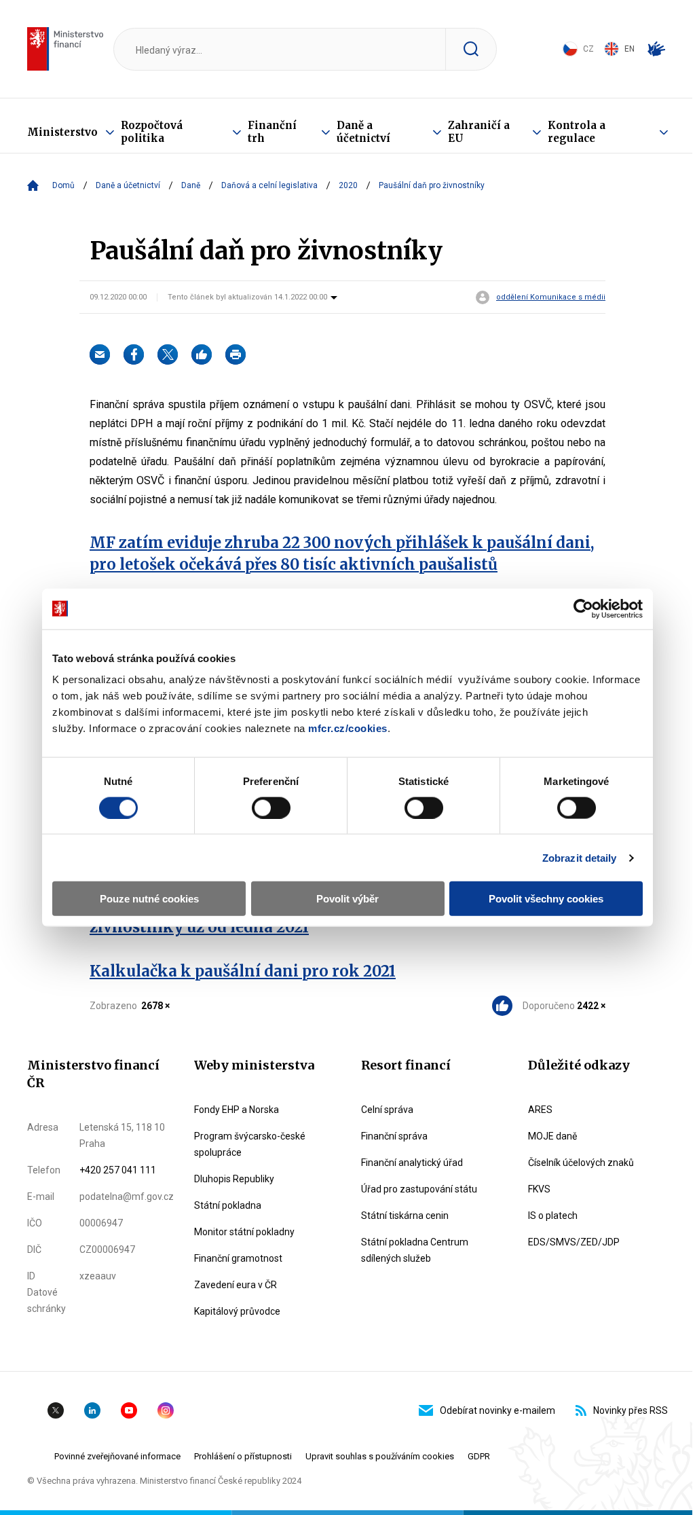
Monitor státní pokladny (244, 1231)
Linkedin (92, 1410)
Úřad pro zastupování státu (419, 1189)
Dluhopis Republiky (234, 1178)
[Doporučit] (201, 354)
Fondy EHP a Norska (236, 1109)
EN (629, 49)
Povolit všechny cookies (546, 899)
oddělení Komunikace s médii (550, 297)
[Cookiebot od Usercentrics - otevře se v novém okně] (583, 608)
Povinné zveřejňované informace (117, 1456)
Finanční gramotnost (238, 1258)
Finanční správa (394, 1136)
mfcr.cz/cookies (348, 728)
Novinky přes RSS (630, 1410)
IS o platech (553, 1215)
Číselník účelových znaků (581, 1162)
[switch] (271, 807)
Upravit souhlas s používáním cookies (379, 1456)
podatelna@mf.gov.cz (126, 1196)
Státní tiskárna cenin (405, 1215)
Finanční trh (272, 132)
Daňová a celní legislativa (269, 185)
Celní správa (387, 1109)
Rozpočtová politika (152, 132)
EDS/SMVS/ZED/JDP (574, 1242)
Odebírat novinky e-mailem (497, 1410)
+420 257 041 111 (117, 1170)
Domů (63, 185)
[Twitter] (167, 354)
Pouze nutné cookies (149, 899)
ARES (540, 1109)
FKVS (539, 1189)
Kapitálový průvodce (237, 1311)
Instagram (165, 1410)
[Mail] (100, 354)
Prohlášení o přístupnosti (243, 1456)
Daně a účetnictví (363, 132)
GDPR (479, 1456)
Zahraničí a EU (479, 132)
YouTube (129, 1410)
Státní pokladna (227, 1205)
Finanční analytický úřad (412, 1162)
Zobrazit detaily (579, 857)
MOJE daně (552, 1136)
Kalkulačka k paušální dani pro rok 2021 (243, 971)
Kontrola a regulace (576, 132)
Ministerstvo (62, 132)
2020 (348, 185)
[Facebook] (134, 354)
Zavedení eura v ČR (235, 1284)
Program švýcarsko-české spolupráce (249, 1144)
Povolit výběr (347, 899)
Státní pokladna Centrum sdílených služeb (414, 1250)
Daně (190, 185)
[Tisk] (235, 354)
